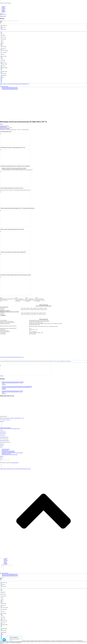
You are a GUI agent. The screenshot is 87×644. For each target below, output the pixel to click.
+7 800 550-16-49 (62, 361)
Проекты (3, 10)
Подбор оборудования (6, 449)
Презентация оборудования (4, 128)
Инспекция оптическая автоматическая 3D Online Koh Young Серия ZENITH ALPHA (16, 387)
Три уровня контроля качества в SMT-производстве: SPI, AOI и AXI (11, 357)
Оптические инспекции (4, 86)
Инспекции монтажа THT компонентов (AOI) (10, 89)
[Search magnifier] (1, 22)
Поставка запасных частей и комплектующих (10, 454)
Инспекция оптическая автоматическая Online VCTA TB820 (12, 382)
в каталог (1, 375)
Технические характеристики (11, 129)
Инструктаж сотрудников (6, 453)
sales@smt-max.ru (68, 361)
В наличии (4, 8)
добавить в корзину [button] (3, 126)
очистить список (3, 125)
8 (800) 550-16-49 (3, 16)
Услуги (3, 9)
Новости (5, 563)
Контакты (3, 11)
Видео (19, 129)
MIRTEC (1, 124)
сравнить (7, 125)
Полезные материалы (25, 129)
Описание (3, 129)
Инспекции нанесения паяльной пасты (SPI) (9, 87)
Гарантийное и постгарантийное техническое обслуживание (12, 452)
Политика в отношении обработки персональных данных (10, 428)
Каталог (3, 7)
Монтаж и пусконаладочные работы (8, 450)
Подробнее (4, 384)
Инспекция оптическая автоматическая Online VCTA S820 (12, 391)
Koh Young (4, 388)
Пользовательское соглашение (5, 427)
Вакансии (1, 445)
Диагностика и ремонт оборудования (8, 451)
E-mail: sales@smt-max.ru (4, 437)
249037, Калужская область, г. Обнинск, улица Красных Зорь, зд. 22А (12, 418)
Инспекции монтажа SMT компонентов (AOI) (10, 88)
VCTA (3, 383)
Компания (3, 6)
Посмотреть (2, 421)
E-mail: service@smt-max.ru (4, 440)
